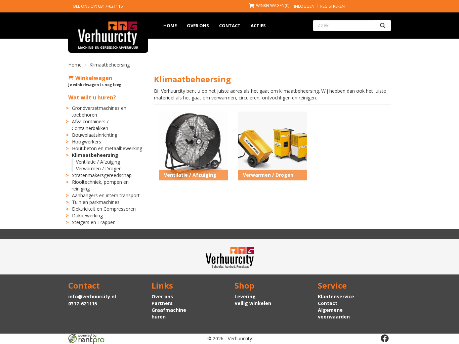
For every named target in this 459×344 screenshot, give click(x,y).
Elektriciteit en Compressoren (104, 209)
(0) (272, 5)
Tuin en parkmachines (96, 202)
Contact (230, 26)
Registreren (332, 6)
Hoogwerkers (86, 141)
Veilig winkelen (253, 303)
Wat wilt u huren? (92, 97)
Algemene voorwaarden (334, 313)
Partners (162, 303)
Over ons (198, 26)
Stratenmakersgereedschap (102, 175)
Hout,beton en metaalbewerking (107, 148)
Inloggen (304, 6)
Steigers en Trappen (94, 222)
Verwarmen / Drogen (99, 168)
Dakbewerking (87, 215)
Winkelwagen (93, 78)
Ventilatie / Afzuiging (98, 162)
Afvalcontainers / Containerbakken (90, 124)
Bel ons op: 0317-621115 (98, 6)
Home (170, 26)
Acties (258, 26)
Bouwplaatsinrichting (94, 135)
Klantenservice (336, 296)
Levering (245, 296)
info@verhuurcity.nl (92, 296)
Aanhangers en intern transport (106, 195)
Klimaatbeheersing (95, 155)
